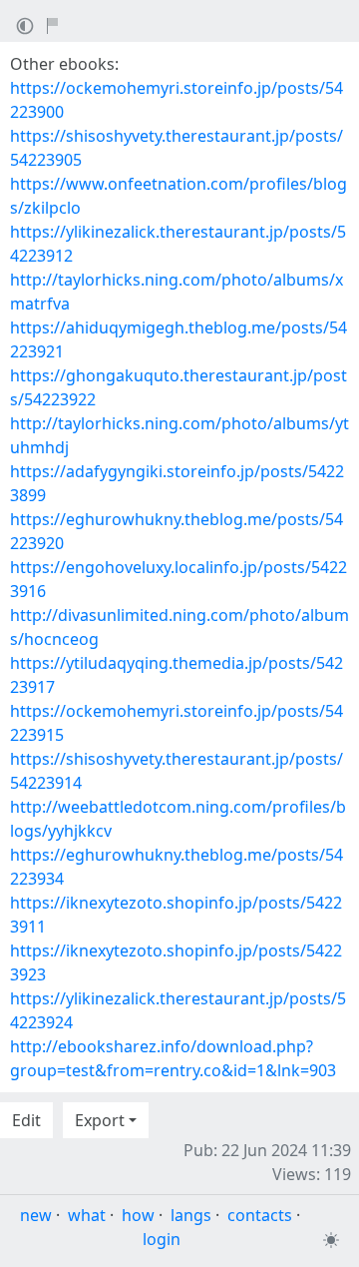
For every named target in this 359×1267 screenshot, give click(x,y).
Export (100, 1120)
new (36, 1215)
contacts (259, 1215)
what (87, 1215)
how (138, 1215)
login (161, 1239)
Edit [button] (26, 1120)
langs (191, 1215)
